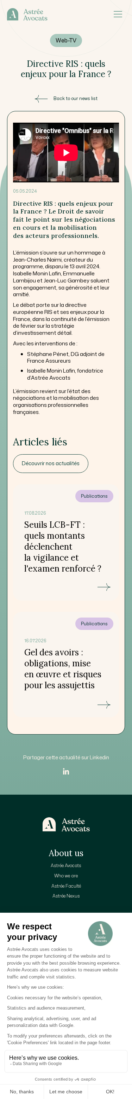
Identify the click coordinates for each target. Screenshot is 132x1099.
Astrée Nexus (66, 896)
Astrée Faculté (66, 886)
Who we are (66, 875)
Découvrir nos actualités (51, 463)
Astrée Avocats (66, 865)
